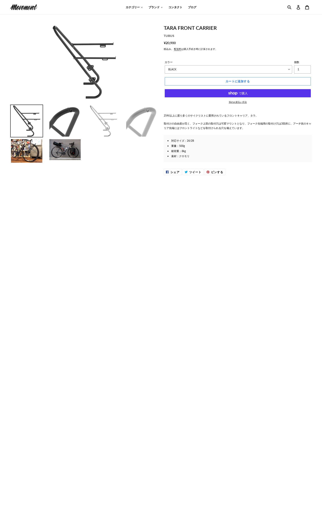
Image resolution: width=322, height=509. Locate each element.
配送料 (177, 48)
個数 (296, 62)
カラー (169, 62)
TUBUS (169, 35)
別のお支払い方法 (238, 102)
